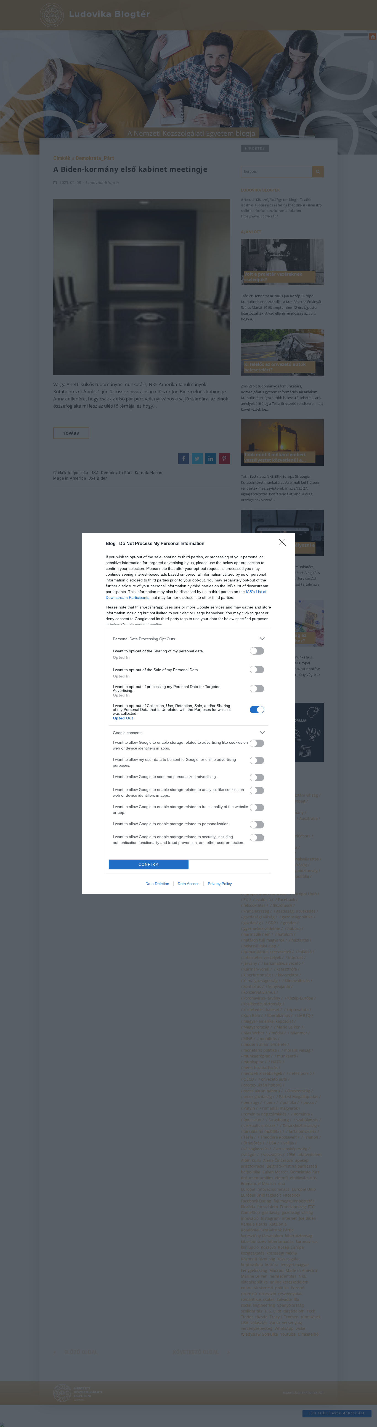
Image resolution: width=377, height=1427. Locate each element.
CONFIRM (149, 864)
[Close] (284, 544)
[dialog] (188, 713)
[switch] (257, 651)
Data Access (188, 883)
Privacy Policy (220, 883)
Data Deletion (157, 883)
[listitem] (188, 639)
